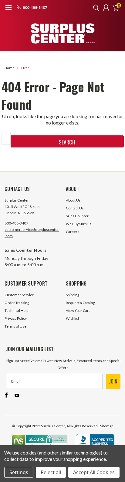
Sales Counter (77, 216)
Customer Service (19, 295)
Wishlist (72, 318)
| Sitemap (105, 426)
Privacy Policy (16, 318)
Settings (18, 472)
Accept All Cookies (94, 472)
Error (25, 68)
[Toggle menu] (8, 10)
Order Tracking (17, 302)
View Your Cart (78, 310)
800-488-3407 (16, 223)
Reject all (51, 472)
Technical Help (16, 310)
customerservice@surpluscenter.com (32, 232)
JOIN (113, 381)
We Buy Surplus (78, 224)
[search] (95, 7)
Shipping (72, 295)
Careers (72, 231)
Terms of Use (15, 326)
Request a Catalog (80, 302)
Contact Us (75, 208)
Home (10, 68)
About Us (73, 200)
